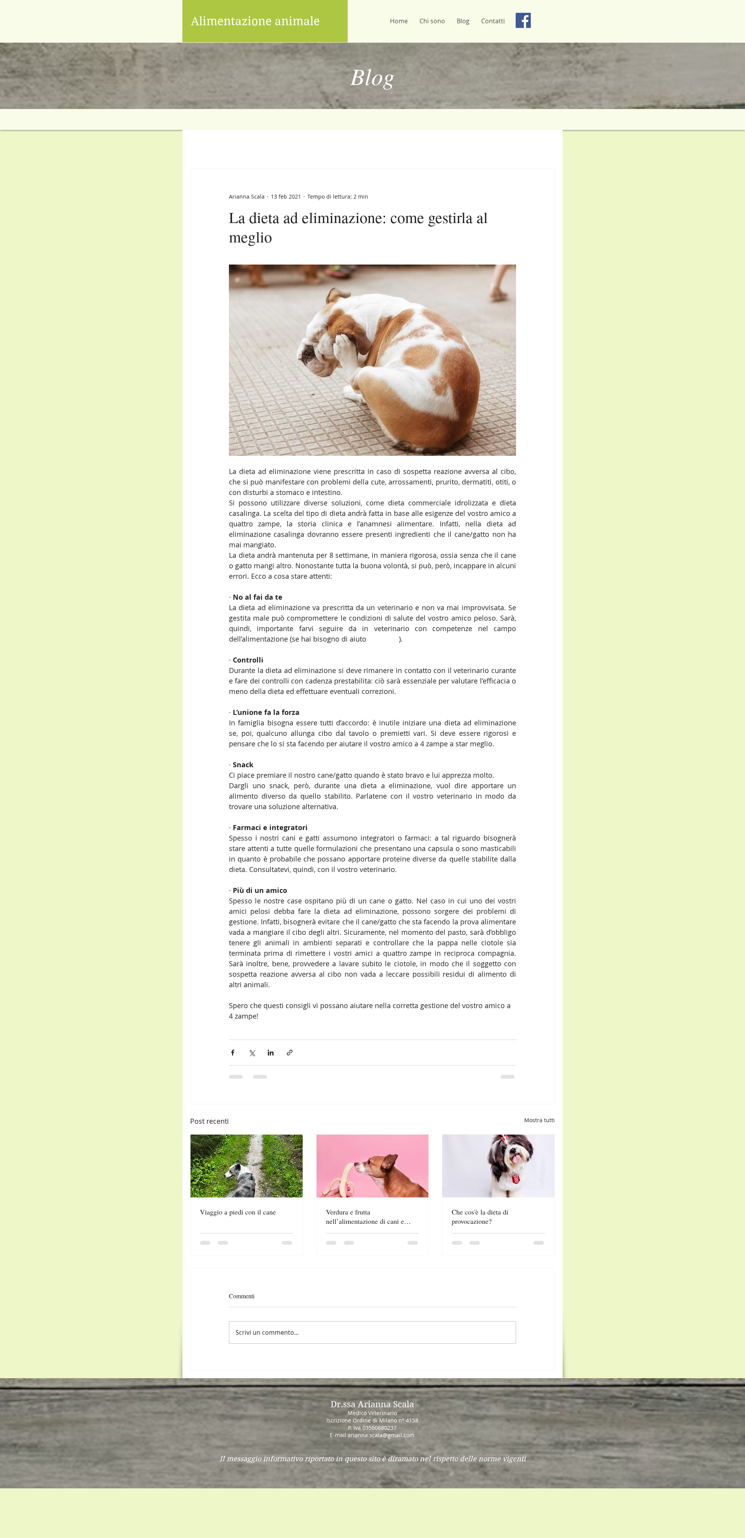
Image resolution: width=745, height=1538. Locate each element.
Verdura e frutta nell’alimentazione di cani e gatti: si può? (365, 1216)
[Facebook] (523, 20)
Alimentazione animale (255, 21)
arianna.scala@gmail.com (381, 1441)
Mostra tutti (539, 1120)
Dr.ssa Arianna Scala (372, 1410)
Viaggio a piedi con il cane (238, 1211)
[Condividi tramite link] (289, 1052)
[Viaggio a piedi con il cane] (247, 1166)
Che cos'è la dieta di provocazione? (480, 1216)
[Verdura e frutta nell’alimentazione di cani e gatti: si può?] (373, 1166)
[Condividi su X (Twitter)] (251, 1052)
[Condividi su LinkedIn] (270, 1052)
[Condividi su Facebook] (232, 1052)
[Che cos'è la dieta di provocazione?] (498, 1166)
